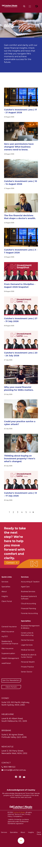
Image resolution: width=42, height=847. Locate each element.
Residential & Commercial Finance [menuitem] (10, 642)
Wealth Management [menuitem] (10, 658)
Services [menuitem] (5, 582)
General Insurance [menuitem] (9, 627)
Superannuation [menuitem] (8, 653)
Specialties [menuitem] (6, 587)
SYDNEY (5, 698)
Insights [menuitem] (5, 596)
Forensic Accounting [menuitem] (29, 613)
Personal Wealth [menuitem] (28, 662)
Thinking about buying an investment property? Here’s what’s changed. (19, 459)
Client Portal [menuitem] (7, 601)
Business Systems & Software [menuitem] (29, 597)
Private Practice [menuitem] (27, 667)
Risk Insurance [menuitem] (7, 648)
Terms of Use (19, 814)
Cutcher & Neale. (19, 812)
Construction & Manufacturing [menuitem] (27, 634)
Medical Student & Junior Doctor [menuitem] (28, 656)
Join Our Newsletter (10, 680)
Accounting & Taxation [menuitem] (30, 582)
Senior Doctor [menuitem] (26, 672)
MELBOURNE (8, 714)
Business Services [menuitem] (28, 591)
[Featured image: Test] (21, 280)
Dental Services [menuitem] (27, 640)
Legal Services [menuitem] (27, 645)
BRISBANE (6, 730)
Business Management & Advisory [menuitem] (30, 627)
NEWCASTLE (7, 747)
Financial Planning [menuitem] (28, 608)
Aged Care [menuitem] (25, 587)
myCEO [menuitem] (5, 636)
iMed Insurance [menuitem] (8, 632)
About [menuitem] (4, 591)
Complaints (17, 816)
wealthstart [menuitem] (6, 663)
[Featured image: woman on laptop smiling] (21, 140)
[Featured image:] (21, 106)
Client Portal (11, 687)
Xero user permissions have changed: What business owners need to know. (19, 147)
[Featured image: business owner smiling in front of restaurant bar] (21, 383)
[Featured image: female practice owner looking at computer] (21, 417)
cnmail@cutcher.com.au (15, 770)
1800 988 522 (9, 767)
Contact (11, 562)
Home (6, 22)
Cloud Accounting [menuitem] (28, 604)
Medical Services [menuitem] (27, 650)
